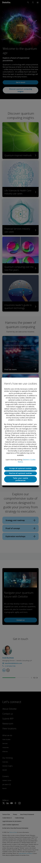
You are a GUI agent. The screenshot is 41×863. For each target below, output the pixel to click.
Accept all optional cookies (20, 468)
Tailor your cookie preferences (20, 479)
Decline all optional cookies (20, 473)
